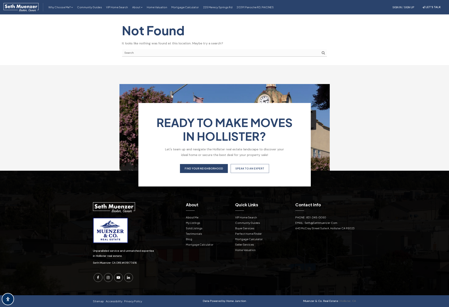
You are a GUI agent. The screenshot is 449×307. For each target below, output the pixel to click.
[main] (224, 40)
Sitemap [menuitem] (98, 301)
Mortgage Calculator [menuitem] (185, 7)
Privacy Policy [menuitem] (133, 301)
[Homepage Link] (21, 7)
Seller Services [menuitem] (244, 244)
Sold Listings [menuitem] (194, 228)
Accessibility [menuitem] (114, 301)
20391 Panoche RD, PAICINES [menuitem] (255, 7)
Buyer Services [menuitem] (244, 228)
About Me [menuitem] (192, 217)
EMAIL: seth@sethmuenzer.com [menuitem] (316, 222)
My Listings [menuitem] (193, 222)
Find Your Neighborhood (204, 168)
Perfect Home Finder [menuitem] (248, 233)
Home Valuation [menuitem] (157, 7)
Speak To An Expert (249, 168)
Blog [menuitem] (189, 239)
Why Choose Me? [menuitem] (59, 7)
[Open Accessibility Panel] (8, 299)
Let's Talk (433, 7)
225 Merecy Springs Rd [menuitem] (218, 7)
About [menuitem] (136, 7)
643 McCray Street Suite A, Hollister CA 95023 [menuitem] (325, 228)
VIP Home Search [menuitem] (117, 7)
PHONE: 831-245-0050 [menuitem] (310, 217)
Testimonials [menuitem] (194, 233)
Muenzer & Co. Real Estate (320, 301)
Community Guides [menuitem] (89, 7)
